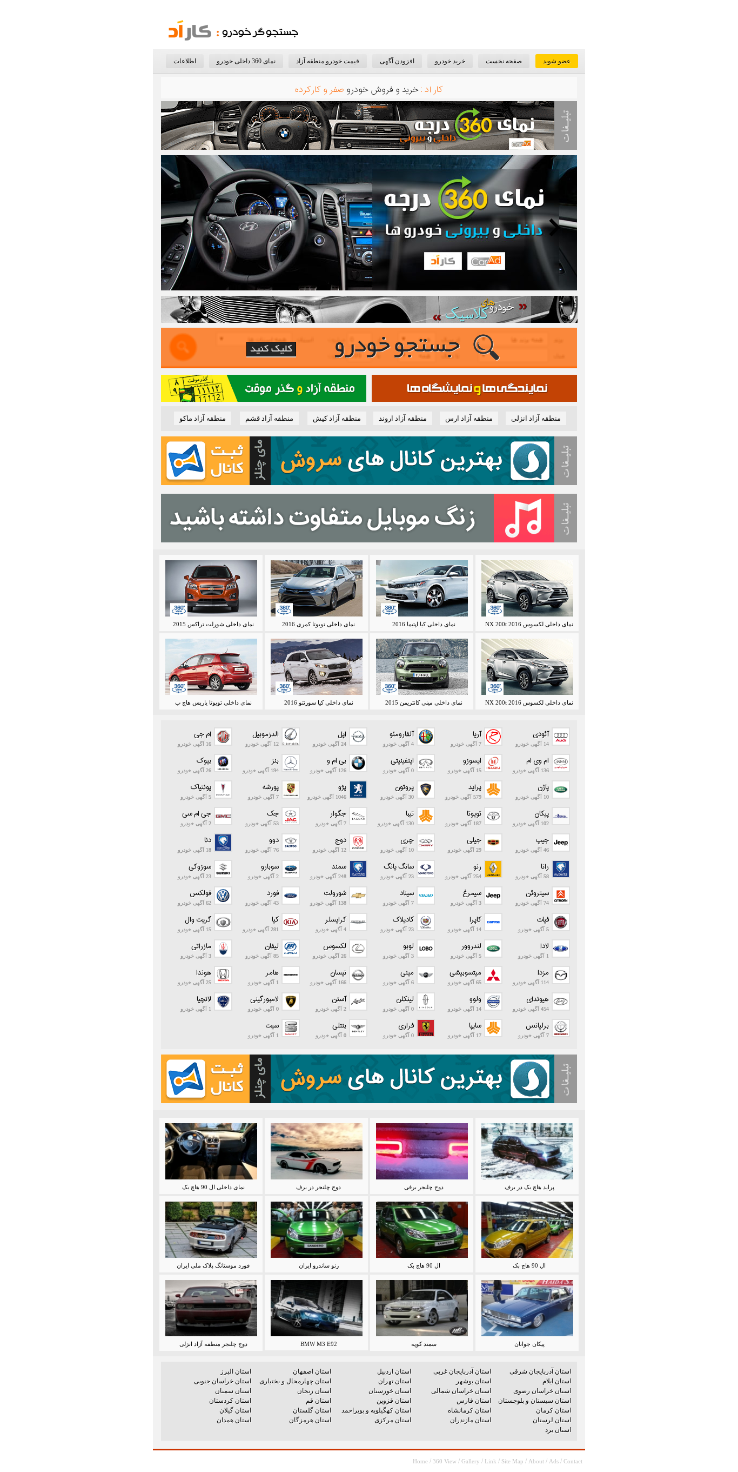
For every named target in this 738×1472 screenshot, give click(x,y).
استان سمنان (233, 1391)
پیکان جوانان (529, 1344)
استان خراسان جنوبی (222, 1381)
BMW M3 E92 (318, 1344)
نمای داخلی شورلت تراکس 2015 (213, 624)
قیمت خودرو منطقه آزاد (327, 61)
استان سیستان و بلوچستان (534, 1400)
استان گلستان (312, 1410)
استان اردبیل (394, 1371)
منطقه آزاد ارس (469, 418)
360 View (445, 1461)
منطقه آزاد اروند (403, 418)
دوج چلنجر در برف (318, 1187)
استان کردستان (230, 1400)
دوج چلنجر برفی (424, 1187)
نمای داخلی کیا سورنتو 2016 (318, 702)
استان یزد (558, 1430)
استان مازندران (470, 1420)
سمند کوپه (424, 1344)
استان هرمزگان (310, 1420)
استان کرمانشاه (469, 1410)
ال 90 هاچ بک (529, 1265)
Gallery (470, 1461)
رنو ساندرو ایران (319, 1265)
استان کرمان (553, 1410)
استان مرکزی (392, 1420)
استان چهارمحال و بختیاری (295, 1381)
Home (420, 1461)
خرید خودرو (450, 61)
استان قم (318, 1400)
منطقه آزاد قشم (269, 418)
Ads (554, 1461)
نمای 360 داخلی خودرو (246, 61)
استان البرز (235, 1371)
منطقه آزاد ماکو (202, 418)
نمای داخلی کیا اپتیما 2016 (423, 624)
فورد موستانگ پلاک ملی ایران (213, 1265)
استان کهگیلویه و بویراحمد (376, 1410)
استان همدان (234, 1420)
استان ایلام (556, 1381)
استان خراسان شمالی (461, 1391)
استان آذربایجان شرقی (540, 1371)
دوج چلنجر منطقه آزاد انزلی (213, 1344)
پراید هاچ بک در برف (529, 1187)
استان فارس (474, 1400)
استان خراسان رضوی (542, 1391)
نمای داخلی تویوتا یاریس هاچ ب (213, 702)
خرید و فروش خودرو (382, 90)
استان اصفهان (312, 1371)
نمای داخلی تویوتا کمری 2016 (318, 624)
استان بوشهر (473, 1381)
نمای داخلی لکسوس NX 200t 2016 (529, 624)
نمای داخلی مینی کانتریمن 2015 (423, 702)
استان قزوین (394, 1400)
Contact (572, 1461)
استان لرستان (552, 1420)
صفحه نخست (504, 61)
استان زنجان (314, 1391)
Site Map (512, 1461)
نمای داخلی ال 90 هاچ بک (213, 1187)
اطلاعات (184, 61)
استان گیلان (235, 1410)
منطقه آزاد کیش (337, 418)
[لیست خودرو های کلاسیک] (369, 320)
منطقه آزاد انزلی (536, 418)
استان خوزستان (389, 1391)
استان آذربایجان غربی (462, 1371)
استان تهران (394, 1381)
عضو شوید (557, 61)
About (536, 1461)
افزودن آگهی (397, 61)
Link (491, 1461)
